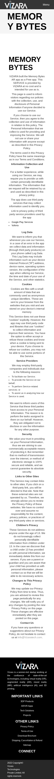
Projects (27, 715)
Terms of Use (27, 731)
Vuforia (15, 225)
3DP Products (27, 701)
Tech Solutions (27, 710)
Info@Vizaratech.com (30, 637)
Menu (46, 4)
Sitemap (27, 745)
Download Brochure (27, 736)
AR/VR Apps (27, 706)
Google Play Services (22, 222)
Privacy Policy (27, 726)
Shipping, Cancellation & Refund (27, 740)
